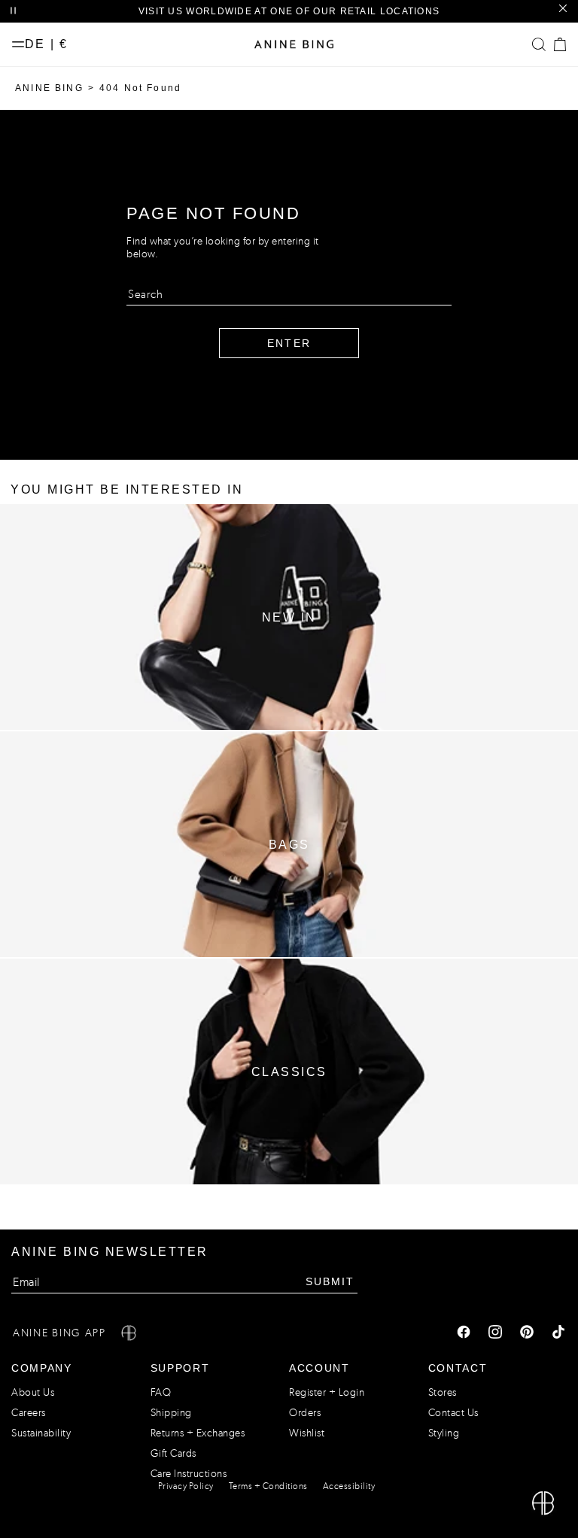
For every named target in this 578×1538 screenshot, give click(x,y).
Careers (28, 1412)
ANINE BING (49, 88)
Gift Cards (173, 1453)
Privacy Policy (186, 1486)
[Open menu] (18, 44)
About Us (32, 1392)
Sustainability (41, 1433)
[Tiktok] (558, 1333)
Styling (444, 1433)
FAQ (161, 1392)
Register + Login (326, 1392)
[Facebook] (463, 1333)
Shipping (171, 1412)
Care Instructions (189, 1473)
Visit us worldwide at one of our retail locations (289, 11)
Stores (442, 1392)
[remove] (562, 9)
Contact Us (453, 1412)
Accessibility (349, 1486)
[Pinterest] (527, 1333)
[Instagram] (495, 1333)
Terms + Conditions (268, 1486)
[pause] (13, 11)
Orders (305, 1412)
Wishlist (306, 1433)
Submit (330, 1281)
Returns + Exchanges (198, 1433)
